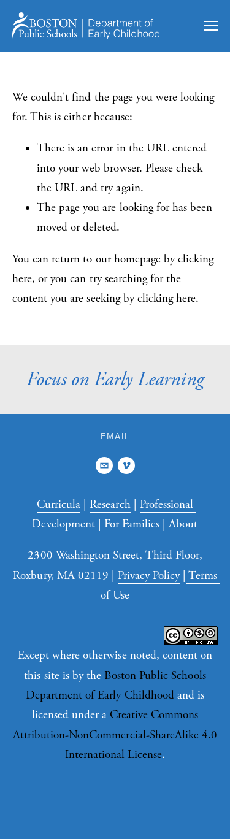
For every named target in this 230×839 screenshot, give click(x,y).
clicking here (166, 298)
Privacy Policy (149, 576)
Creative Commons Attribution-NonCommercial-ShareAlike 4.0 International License (115, 735)
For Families (131, 524)
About (183, 524)
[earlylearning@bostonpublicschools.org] (104, 465)
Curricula (58, 504)
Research (110, 504)
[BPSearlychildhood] (126, 465)
